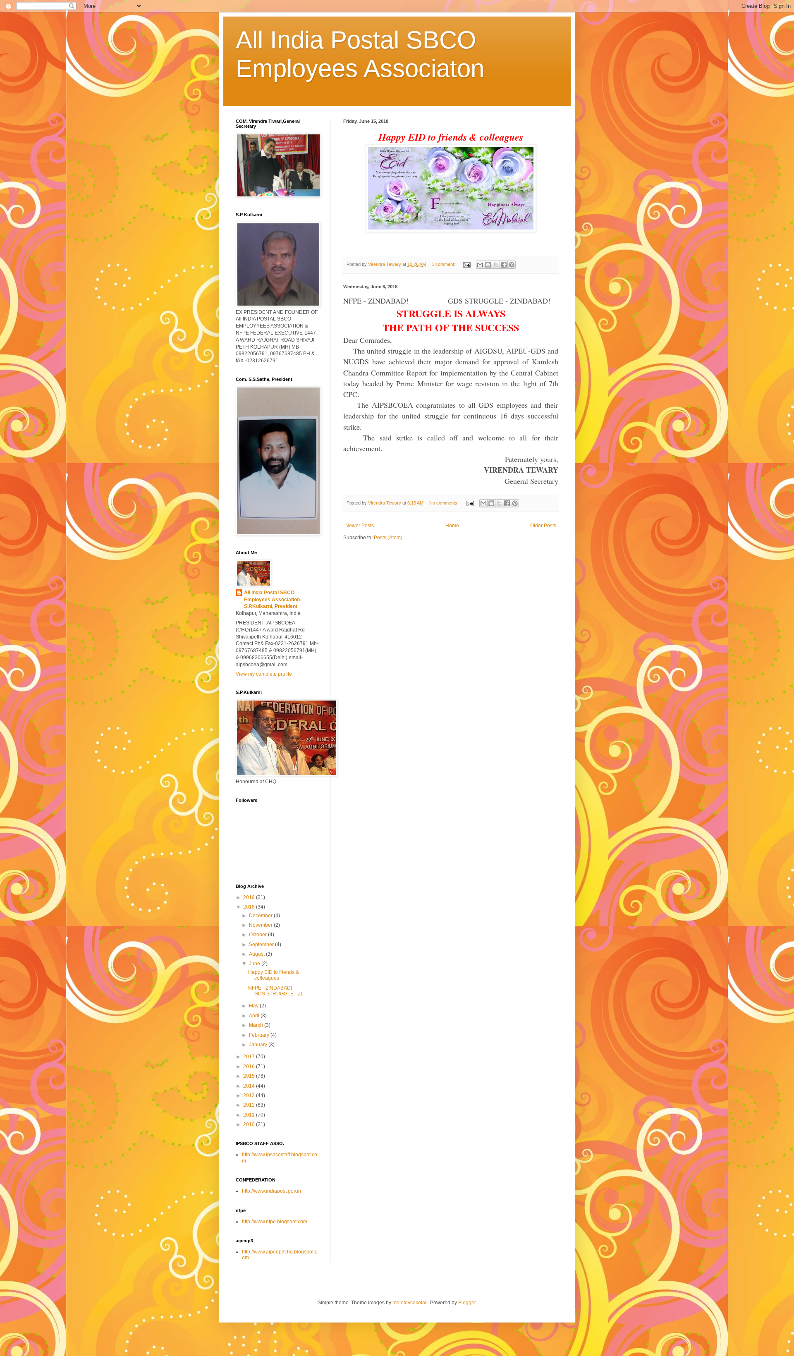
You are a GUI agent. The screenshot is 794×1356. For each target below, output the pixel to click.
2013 (249, 1095)
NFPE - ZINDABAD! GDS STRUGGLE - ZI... (279, 991)
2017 (249, 1056)
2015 (249, 1076)
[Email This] (480, 265)
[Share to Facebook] (504, 265)
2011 (249, 1115)
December (261, 915)
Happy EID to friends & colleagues (273, 975)
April (255, 1016)
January (258, 1044)
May (254, 1006)
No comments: (444, 502)
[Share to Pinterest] (511, 265)
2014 (249, 1086)
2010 (249, 1124)
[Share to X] (496, 265)
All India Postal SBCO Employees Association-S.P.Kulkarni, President (272, 600)
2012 (249, 1105)
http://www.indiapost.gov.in (271, 1191)
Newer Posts (359, 526)
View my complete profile (264, 674)
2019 (249, 897)
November (261, 925)
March (256, 1025)
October (258, 934)
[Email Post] (466, 264)
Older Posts (543, 526)
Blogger (467, 1303)
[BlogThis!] (488, 265)
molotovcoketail (410, 1303)
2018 (249, 907)
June (255, 963)
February (259, 1035)
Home (452, 526)
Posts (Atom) (388, 537)
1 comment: (444, 264)
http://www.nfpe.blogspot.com (274, 1221)
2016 (249, 1066)
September (262, 944)
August (257, 954)
